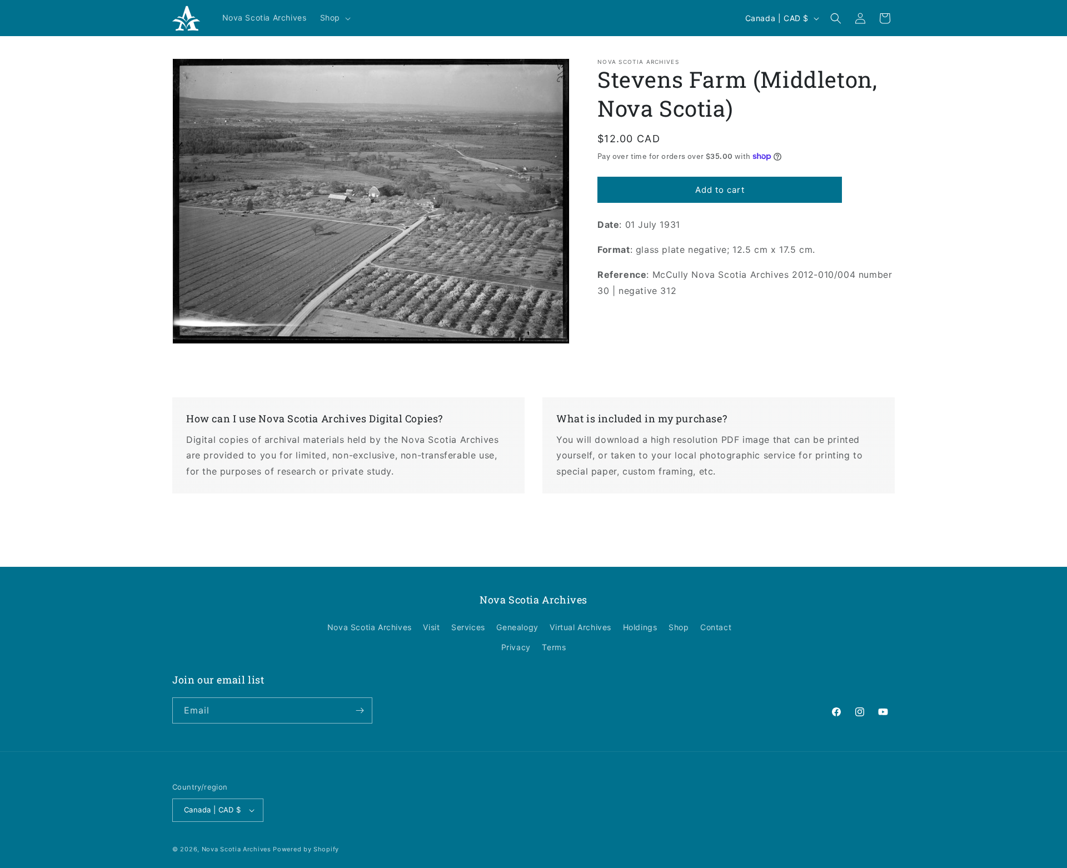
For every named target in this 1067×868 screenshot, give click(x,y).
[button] (334, 17)
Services (468, 627)
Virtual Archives (580, 627)
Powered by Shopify (306, 849)
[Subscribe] (359, 710)
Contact (715, 627)
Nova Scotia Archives (369, 627)
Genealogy (517, 627)
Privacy (516, 647)
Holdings (640, 627)
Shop (679, 627)
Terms (554, 647)
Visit (431, 627)
